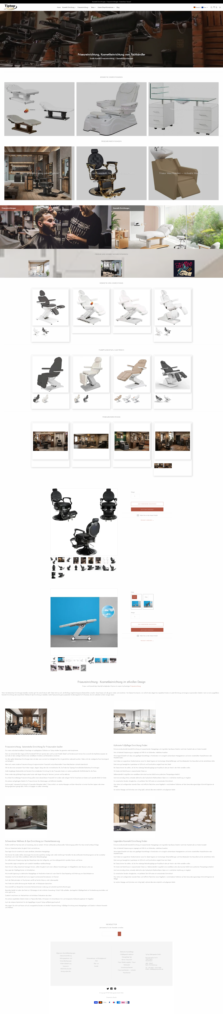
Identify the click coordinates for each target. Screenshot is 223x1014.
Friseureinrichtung (135, 686)
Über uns (96, 963)
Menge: (133, 492)
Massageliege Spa (127, 957)
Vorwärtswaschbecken (127, 967)
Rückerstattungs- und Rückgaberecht (96, 958)
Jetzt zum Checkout (147, 509)
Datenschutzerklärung (66, 956)
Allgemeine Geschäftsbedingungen (65, 953)
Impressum (66, 966)
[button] (201, 7)
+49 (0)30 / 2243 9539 (154, 968)
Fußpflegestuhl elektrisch (126, 954)
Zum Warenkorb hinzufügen (147, 624)
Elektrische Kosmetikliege (126, 952)
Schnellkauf (41, 339)
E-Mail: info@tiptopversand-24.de (154, 969)
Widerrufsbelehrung (65, 963)
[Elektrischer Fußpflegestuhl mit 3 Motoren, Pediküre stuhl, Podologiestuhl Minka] (50, 307)
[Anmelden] (216, 7)
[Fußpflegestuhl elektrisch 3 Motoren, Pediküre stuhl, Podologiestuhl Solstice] (91, 374)
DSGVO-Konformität (65, 969)
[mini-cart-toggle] (219, 7)
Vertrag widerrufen (66, 971)
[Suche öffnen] (211, 7)
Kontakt (96, 966)
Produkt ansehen (147, 520)
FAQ (96, 961)
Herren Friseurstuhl (127, 960)
